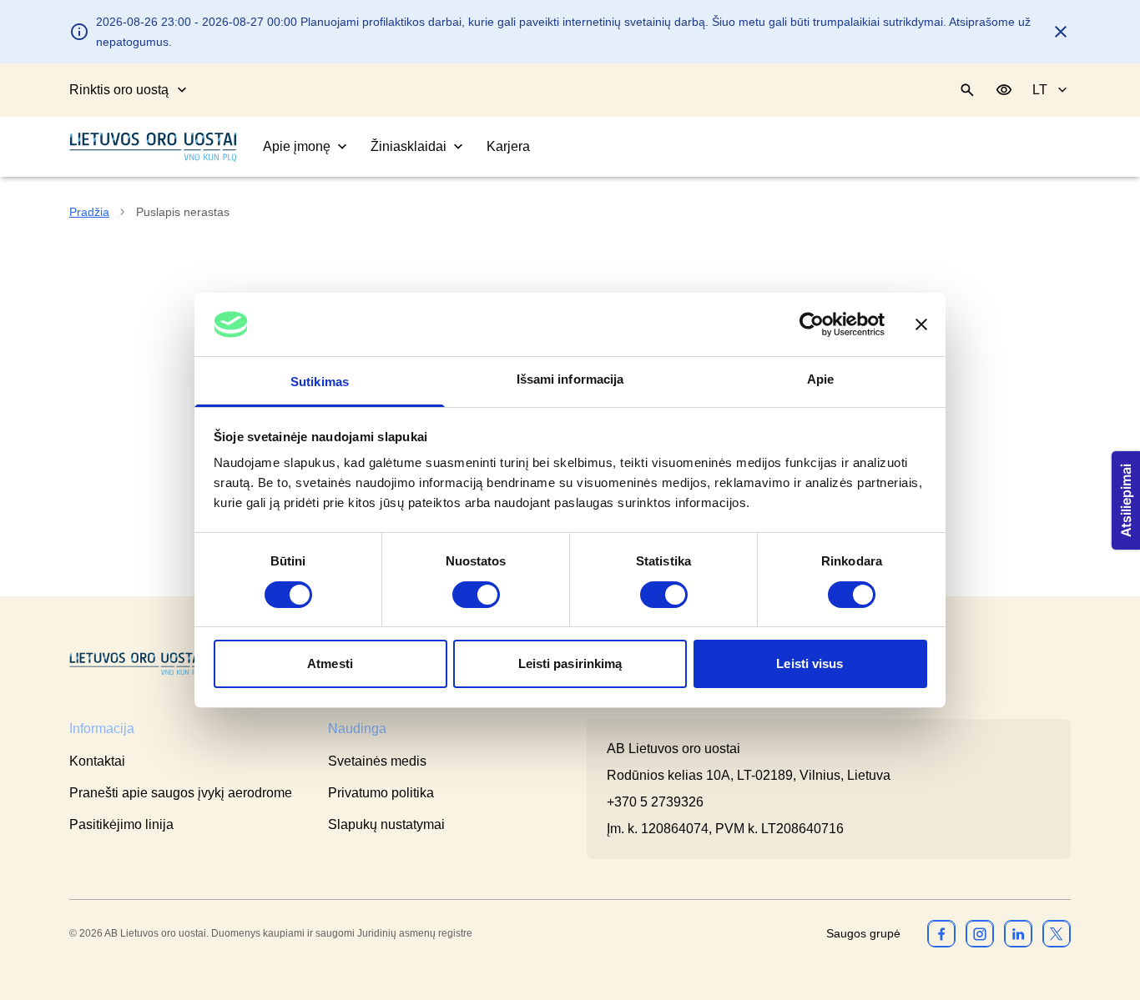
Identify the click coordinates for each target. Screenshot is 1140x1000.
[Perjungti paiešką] (967, 90)
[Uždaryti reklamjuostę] (921, 324)
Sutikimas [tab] (319, 381)
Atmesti (330, 663)
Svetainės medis (377, 761)
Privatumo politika (381, 793)
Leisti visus (809, 663)
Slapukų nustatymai (386, 824)
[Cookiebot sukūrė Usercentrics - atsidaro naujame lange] (812, 324)
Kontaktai (97, 761)
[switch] (476, 594)
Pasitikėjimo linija (121, 824)
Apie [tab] (820, 379)
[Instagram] (980, 933)
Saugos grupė (863, 933)
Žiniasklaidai (408, 146)
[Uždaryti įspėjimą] (1061, 32)
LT (1039, 90)
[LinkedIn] (1018, 933)
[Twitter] (1056, 933)
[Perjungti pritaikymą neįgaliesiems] (1004, 90)
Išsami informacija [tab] (570, 379)
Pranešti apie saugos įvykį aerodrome (180, 793)
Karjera (508, 146)
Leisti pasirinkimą (570, 663)
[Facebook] (941, 933)
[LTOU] (136, 664)
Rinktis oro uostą (119, 90)
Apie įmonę (296, 146)
